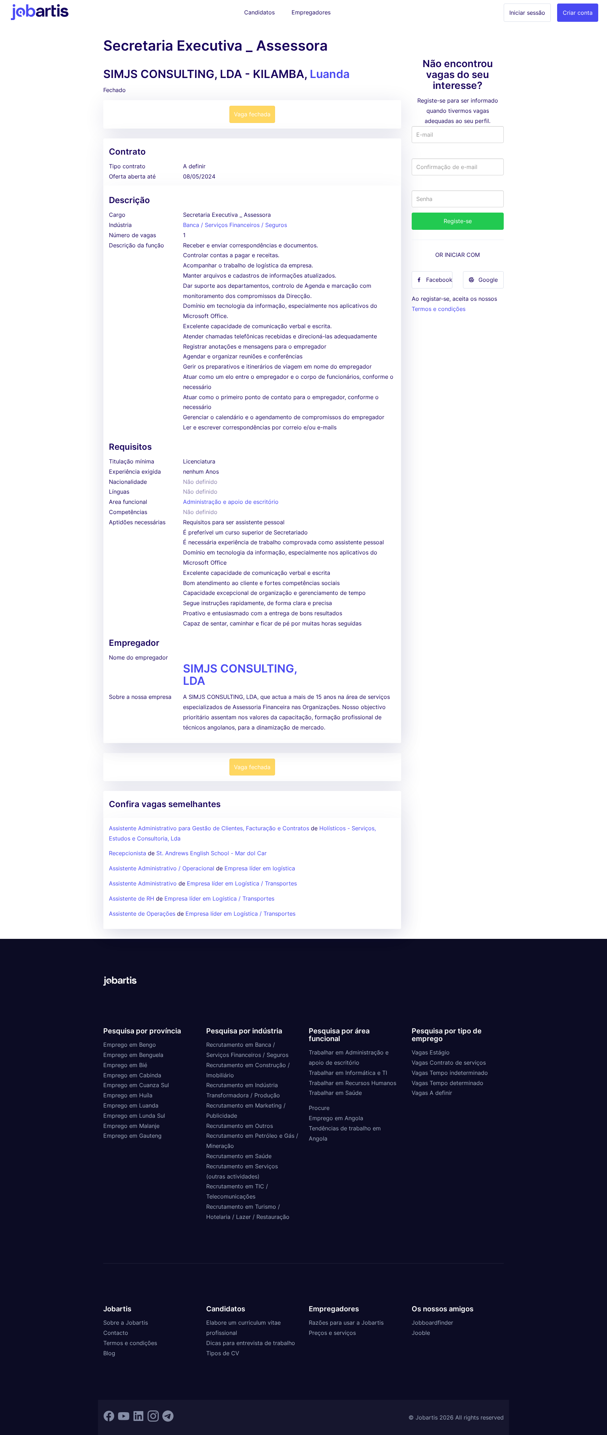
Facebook (439, 279)
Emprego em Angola (336, 1118)
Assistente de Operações (142, 913)
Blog (109, 1353)
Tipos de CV (222, 1353)
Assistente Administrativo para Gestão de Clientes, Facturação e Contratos (210, 828)
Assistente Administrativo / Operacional (161, 868)
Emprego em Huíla (127, 1095)
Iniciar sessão (527, 12)
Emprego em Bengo (129, 1044)
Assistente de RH (131, 898)
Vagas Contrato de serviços (449, 1062)
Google (488, 279)
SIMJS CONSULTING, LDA (240, 675)
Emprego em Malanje (131, 1125)
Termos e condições (438, 308)
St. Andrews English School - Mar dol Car (211, 853)
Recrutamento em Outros (239, 1125)
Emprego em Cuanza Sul (136, 1085)
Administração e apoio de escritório (231, 501)
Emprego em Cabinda (132, 1075)
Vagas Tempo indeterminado (450, 1072)
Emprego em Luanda (130, 1105)
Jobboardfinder (432, 1322)
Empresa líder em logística (259, 868)
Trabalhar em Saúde (335, 1092)
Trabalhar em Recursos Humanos (352, 1082)
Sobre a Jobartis (125, 1322)
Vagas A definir (432, 1092)
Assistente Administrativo (143, 883)
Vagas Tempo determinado (447, 1082)
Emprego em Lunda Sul (134, 1115)
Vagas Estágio (431, 1052)
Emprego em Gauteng (132, 1135)
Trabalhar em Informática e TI (348, 1072)
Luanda (330, 74)
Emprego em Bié (125, 1065)
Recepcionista (127, 853)
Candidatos (259, 12)
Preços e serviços (332, 1332)
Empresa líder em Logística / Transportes (242, 883)
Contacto (115, 1332)
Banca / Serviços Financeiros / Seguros (235, 224)
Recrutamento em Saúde (239, 1156)
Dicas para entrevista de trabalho (250, 1342)
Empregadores (311, 12)
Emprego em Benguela (133, 1054)
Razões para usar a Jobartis (346, 1322)
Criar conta (578, 12)
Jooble (421, 1332)
